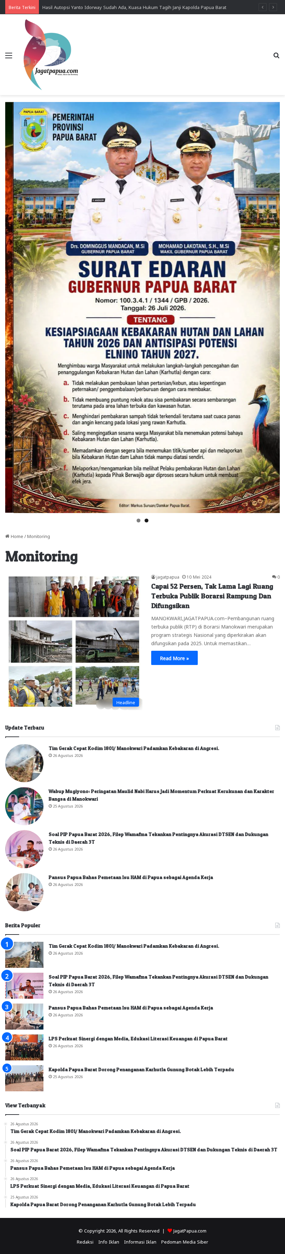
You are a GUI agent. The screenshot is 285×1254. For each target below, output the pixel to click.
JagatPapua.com (189, 1230)
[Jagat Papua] (51, 54)
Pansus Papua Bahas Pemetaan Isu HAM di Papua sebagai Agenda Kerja (131, 877)
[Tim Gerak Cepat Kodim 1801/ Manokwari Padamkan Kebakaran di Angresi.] (24, 763)
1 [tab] (138, 520)
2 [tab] (146, 520)
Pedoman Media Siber (184, 1241)
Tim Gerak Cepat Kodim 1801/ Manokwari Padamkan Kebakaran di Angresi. (134, 748)
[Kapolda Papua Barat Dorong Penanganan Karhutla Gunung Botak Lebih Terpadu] (24, 1078)
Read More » (174, 657)
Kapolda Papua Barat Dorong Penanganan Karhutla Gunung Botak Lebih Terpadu (141, 1069)
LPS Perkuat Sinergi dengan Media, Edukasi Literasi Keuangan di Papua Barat (138, 1038)
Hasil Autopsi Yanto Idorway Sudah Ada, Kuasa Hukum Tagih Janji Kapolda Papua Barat (134, 6)
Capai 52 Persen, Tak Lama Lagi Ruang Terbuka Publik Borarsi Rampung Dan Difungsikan (212, 596)
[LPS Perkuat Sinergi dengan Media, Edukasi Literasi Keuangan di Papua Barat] (24, 1047)
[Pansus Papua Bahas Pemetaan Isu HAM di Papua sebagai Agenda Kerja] (24, 892)
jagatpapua (167, 576)
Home (16, 535)
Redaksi (85, 1241)
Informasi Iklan (140, 1241)
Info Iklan (108, 1241)
